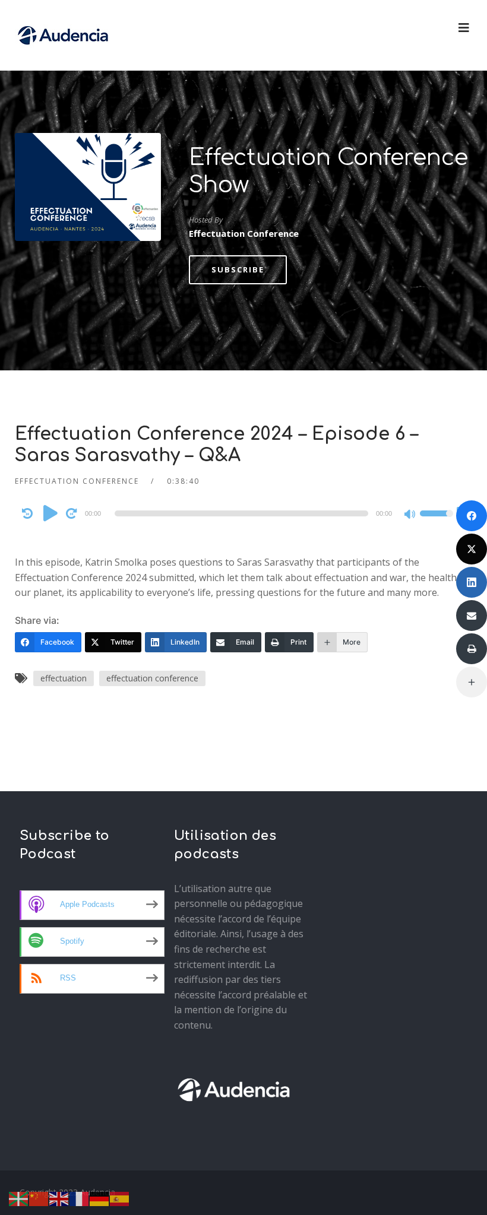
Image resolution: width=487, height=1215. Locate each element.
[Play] (50, 513)
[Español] (120, 1197)
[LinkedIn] (471, 582)
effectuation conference (152, 678)
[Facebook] (471, 515)
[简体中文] (39, 1197)
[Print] (471, 648)
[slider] (436, 521)
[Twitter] (471, 549)
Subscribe (237, 269)
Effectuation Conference (77, 481)
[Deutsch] (100, 1197)
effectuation (63, 678)
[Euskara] (19, 1197)
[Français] (79, 1197)
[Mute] (410, 515)
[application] (244, 513)
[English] (59, 1197)
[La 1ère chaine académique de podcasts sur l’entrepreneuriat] (63, 35)
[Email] (471, 615)
